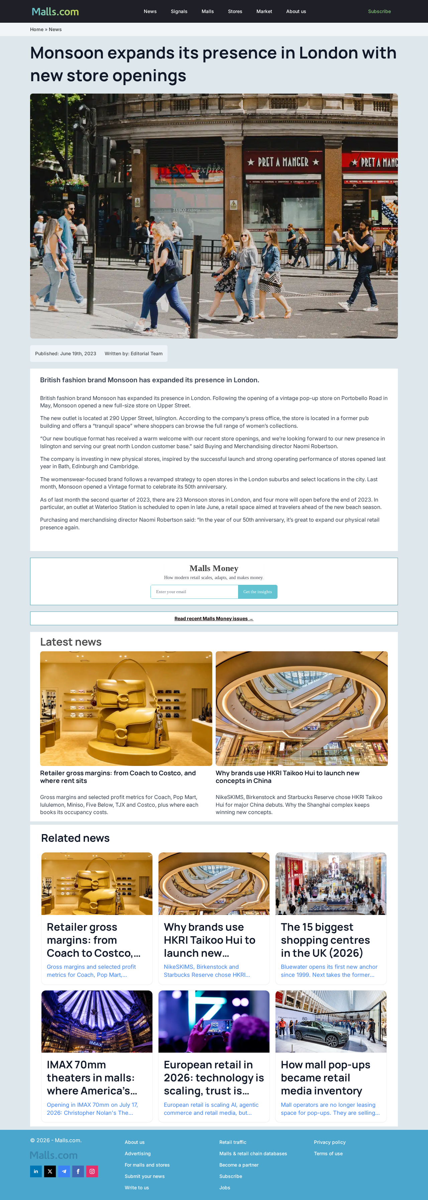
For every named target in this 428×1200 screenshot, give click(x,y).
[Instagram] (92, 1171)
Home (36, 29)
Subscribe (379, 11)
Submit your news (145, 1176)
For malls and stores (147, 1165)
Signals (179, 11)
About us (296, 11)
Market (264, 11)
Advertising (138, 1153)
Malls (208, 11)
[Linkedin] (36, 1171)
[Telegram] (64, 1171)
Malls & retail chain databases (253, 1153)
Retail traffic (232, 1142)
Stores (235, 11)
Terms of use (328, 1153)
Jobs (224, 1187)
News (150, 11)
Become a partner (238, 1165)
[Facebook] (78, 1171)
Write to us (137, 1187)
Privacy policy (330, 1142)
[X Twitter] (50, 1171)
